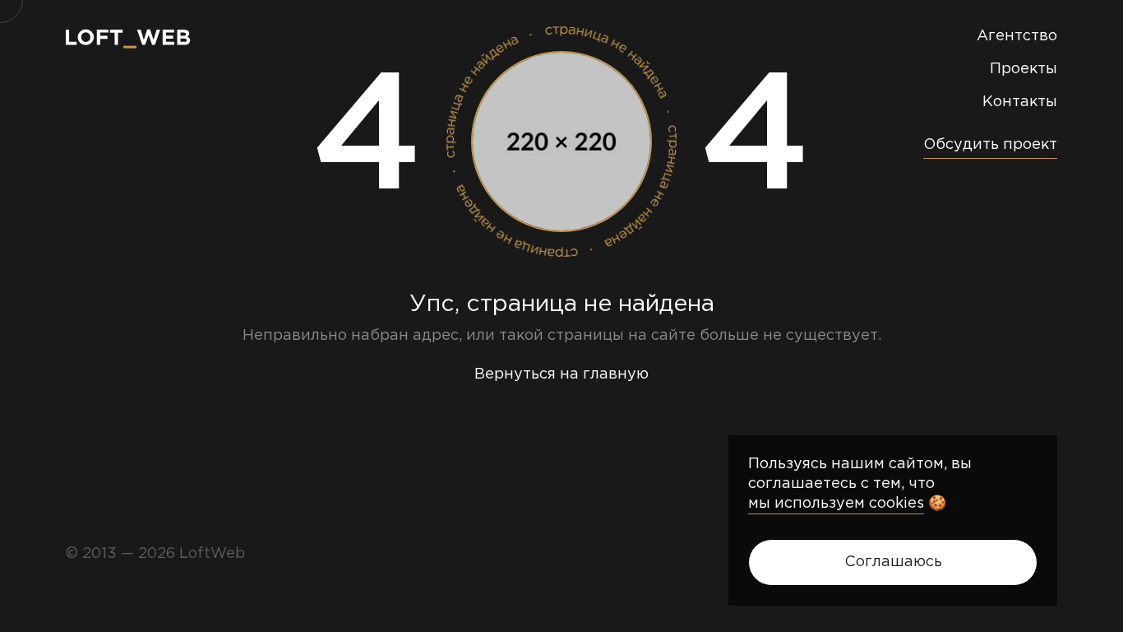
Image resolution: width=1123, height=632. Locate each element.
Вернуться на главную (561, 374)
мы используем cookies (836, 503)
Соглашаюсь (893, 562)
